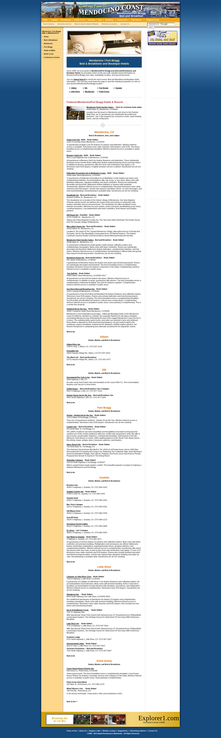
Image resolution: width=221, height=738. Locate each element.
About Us (83, 731)
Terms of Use (72, 731)
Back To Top (71, 701)
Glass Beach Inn (74, 444)
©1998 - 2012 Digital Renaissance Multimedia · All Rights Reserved (113, 733)
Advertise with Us (64, 24)
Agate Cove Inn (73, 140)
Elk (86, 88)
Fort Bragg (48, 47)
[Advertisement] (169, 74)
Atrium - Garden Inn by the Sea (80, 415)
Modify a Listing (109, 731)
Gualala (118, 88)
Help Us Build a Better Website (86, 24)
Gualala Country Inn (75, 492)
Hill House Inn (72, 215)
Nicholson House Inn (76, 258)
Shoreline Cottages (75, 460)
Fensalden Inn (72, 351)
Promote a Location (109, 24)
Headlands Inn (73, 195)
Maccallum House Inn (76, 226)
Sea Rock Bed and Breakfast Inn (81, 289)
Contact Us (124, 24)
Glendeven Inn (73, 594)
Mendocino (48, 43)
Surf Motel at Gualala (76, 537)
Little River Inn (73, 624)
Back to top (71, 331)
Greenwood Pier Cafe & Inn (78, 377)
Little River (75, 92)
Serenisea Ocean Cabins (77, 524)
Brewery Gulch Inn (74, 155)
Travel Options (48, 24)
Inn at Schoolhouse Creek (78, 610)
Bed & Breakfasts (51, 40)
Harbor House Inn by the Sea (79, 395)
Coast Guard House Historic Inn (80, 669)
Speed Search (80, 79)
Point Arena (104, 92)
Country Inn (72, 427)
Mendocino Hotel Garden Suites (80, 240)
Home (46, 36)
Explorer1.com (158, 718)
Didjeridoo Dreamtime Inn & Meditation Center (86, 173)
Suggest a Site (94, 731)
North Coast (49, 54)
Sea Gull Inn (72, 273)
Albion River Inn (73, 344)
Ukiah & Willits (49, 50)
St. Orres (70, 530)
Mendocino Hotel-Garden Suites (100, 107)
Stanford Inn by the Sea (77, 309)
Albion (74, 88)
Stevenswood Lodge (75, 644)
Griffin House (72, 389)
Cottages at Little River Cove (79, 577)
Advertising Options (138, 731)
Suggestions (123, 731)
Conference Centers (52, 57)
